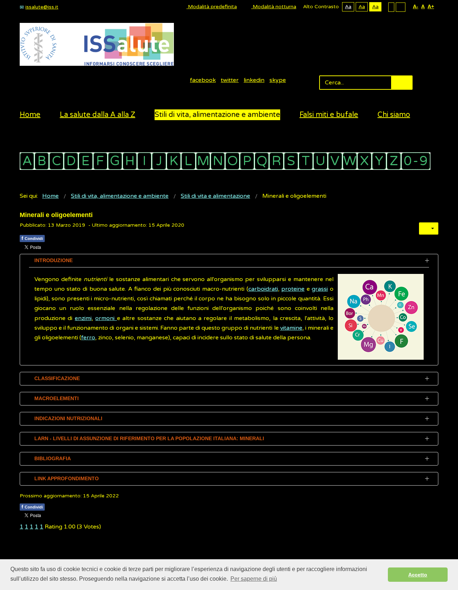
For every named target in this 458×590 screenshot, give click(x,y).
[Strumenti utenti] (428, 228)
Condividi (32, 238)
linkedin (254, 80)
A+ (431, 6)
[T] (305, 161)
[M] (203, 161)
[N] (217, 161)
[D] (71, 161)
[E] (85, 161)
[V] (335, 161)
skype (277, 80)
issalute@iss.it (41, 7)
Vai (402, 82)
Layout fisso (391, 6)
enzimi (83, 318)
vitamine (291, 327)
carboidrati (263, 288)
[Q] (261, 161)
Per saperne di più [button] (253, 579)
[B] (41, 161)
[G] (115, 161)
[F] (100, 161)
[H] (129, 161)
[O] (232, 161)
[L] (188, 161)
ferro (88, 337)
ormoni (106, 318)
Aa (348, 7)
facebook (203, 80)
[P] (247, 161)
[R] (276, 161)
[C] (56, 161)
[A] (27, 161)
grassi (320, 288)
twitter (230, 80)
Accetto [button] (417, 574)
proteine (292, 288)
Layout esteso (400, 6)
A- (415, 6)
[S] (291, 161)
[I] (144, 161)
